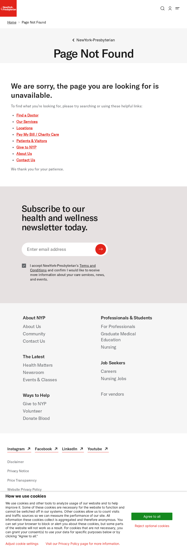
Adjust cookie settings (21, 544)
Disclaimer (15, 462)
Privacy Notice (18, 471)
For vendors (112, 394)
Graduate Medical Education (118, 337)
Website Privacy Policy (24, 489)
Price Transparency (21, 480)
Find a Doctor (27, 115)
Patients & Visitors (31, 140)
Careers (109, 371)
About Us (24, 153)
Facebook (46, 449)
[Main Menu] (177, 8)
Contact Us (25, 160)
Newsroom (33, 372)
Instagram (19, 449)
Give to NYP (26, 147)
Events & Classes (40, 379)
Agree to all (151, 516)
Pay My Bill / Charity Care (37, 134)
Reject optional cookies (152, 526)
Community (34, 333)
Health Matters (38, 365)
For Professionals (118, 326)
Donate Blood (36, 418)
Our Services (27, 121)
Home (11, 22)
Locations (24, 128)
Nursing (108, 347)
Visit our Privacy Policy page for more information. (83, 544)
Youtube (98, 449)
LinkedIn (73, 449)
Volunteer (32, 411)
